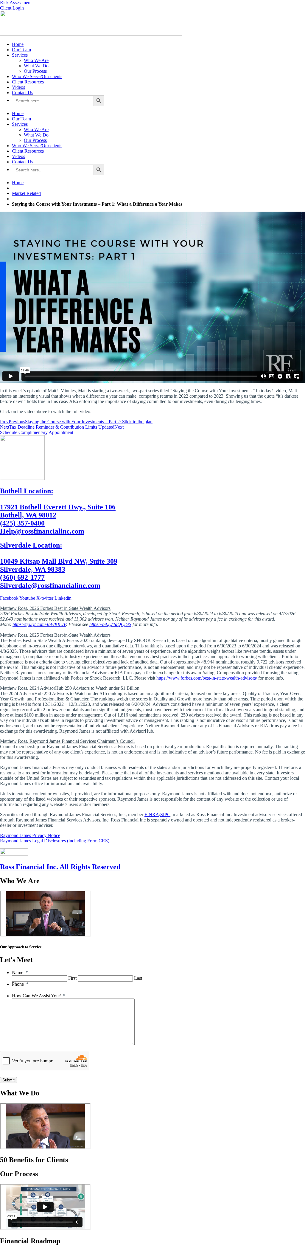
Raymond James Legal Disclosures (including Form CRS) (54, 840)
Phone (20, 984)
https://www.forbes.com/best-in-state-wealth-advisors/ (206, 677)
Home (18, 44)
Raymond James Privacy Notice (30, 835)
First (72, 978)
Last (138, 978)
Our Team (21, 49)
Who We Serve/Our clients (37, 76)
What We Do (36, 65)
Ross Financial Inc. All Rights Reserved (60, 867)
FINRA (151, 814)
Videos (18, 87)
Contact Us (22, 92)
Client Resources (28, 81)
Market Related (26, 193)
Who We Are (36, 60)
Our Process (35, 71)
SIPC (165, 814)
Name (20, 972)
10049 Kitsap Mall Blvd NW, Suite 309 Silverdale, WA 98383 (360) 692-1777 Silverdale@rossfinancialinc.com (58, 565)
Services (20, 55)
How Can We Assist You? (39, 995)
